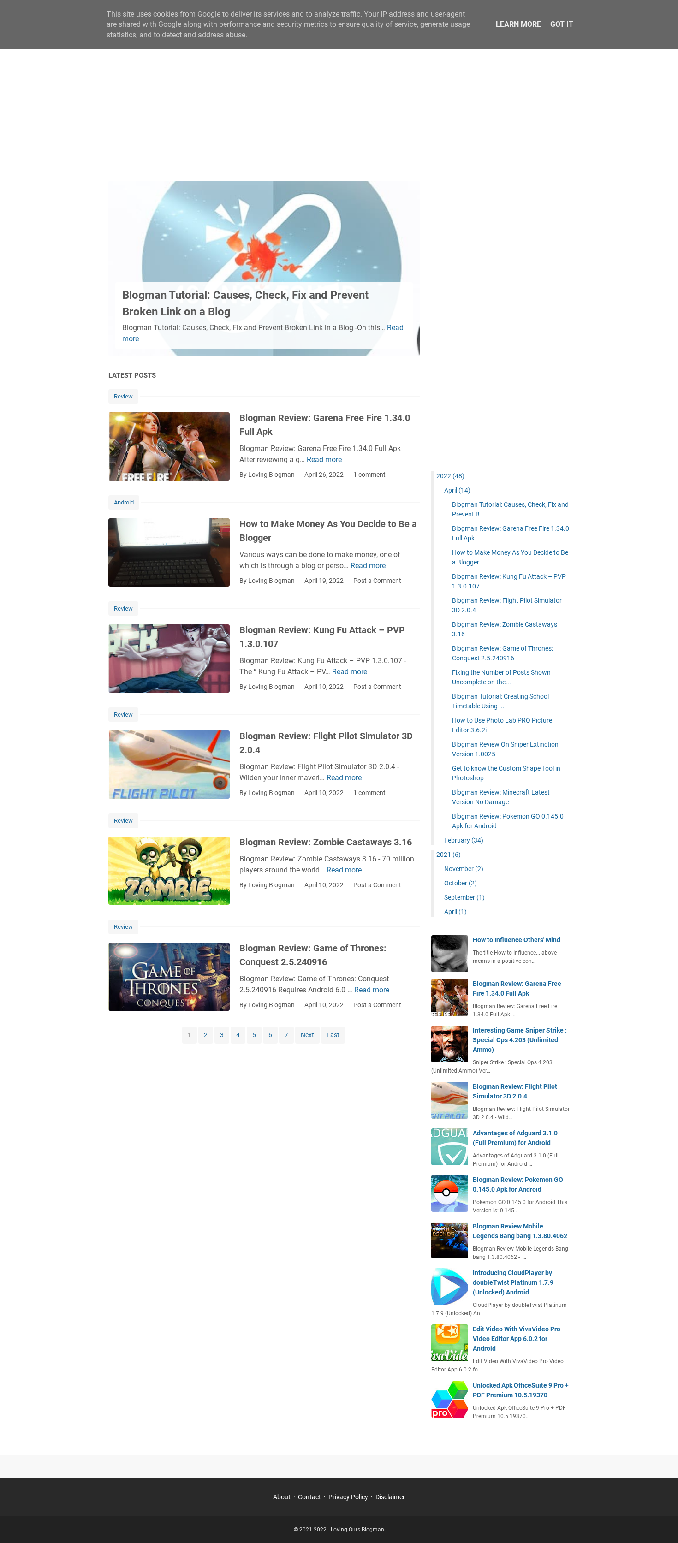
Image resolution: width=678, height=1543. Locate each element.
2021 (448, 854)
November (463, 868)
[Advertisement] (339, 102)
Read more (324, 459)
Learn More (518, 24)
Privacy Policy (348, 1497)
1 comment (369, 474)
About (282, 1497)
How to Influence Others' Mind (516, 940)
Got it (561, 24)
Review (123, 396)
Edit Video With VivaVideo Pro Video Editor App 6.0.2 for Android (516, 1338)
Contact (309, 1497)
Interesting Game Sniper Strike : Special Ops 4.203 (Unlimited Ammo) (520, 1040)
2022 (450, 476)
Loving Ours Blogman (357, 1529)
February (463, 840)
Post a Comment (377, 580)
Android (124, 502)
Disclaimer (390, 1497)
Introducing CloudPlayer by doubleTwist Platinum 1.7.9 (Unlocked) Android (513, 1282)
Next (307, 1035)
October (460, 883)
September (464, 897)
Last (333, 1035)
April (457, 490)
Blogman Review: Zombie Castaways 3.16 (325, 842)
